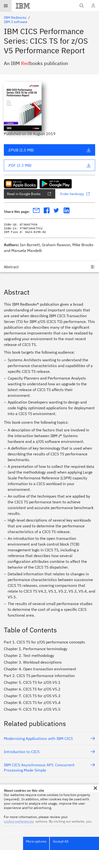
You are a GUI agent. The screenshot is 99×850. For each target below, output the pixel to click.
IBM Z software (15, 22)
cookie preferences (19, 821)
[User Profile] (93, 6)
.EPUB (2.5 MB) (21, 150)
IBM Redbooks (15, 17)
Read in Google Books (24, 194)
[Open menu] (6, 6)
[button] (95, 788)
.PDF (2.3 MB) (19, 165)
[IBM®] (23, 6)
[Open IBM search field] (81, 6)
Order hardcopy (72, 194)
